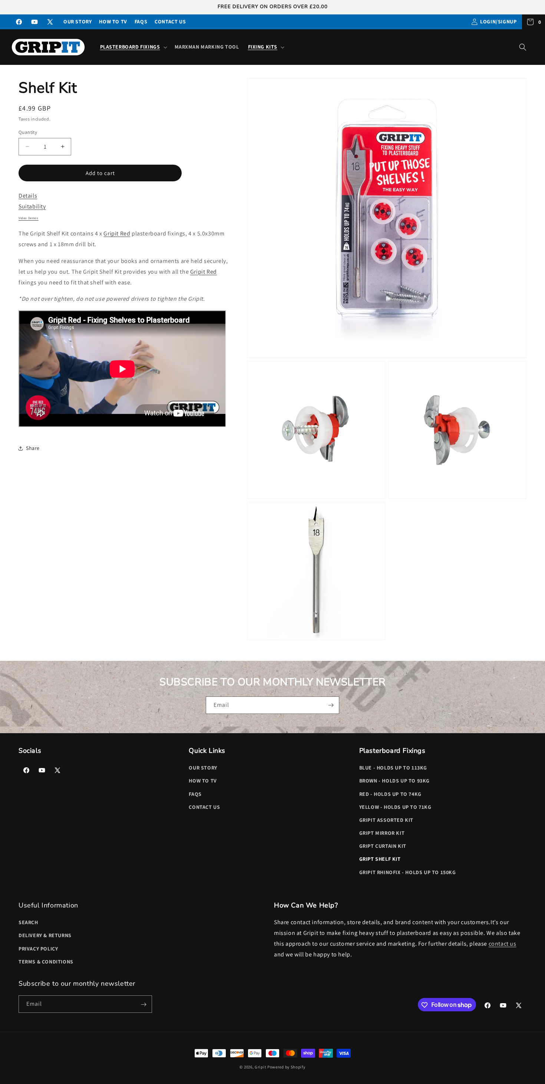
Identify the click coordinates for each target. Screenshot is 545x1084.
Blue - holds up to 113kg (393, 767)
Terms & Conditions (46, 961)
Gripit (260, 1067)
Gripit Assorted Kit (386, 820)
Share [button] (33, 448)
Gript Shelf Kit (380, 859)
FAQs (141, 21)
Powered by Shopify (286, 1067)
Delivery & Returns (45, 935)
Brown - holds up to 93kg (394, 781)
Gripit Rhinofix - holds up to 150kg (407, 872)
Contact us (170, 21)
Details (28, 196)
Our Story (77, 21)
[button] (133, 47)
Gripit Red (116, 233)
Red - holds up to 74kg (390, 794)
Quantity (28, 132)
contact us (502, 944)
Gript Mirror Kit (382, 833)
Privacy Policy (38, 948)
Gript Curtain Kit (382, 846)
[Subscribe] (331, 705)
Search (28, 922)
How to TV (113, 21)
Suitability (32, 206)
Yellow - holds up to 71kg (395, 807)
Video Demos (29, 217)
